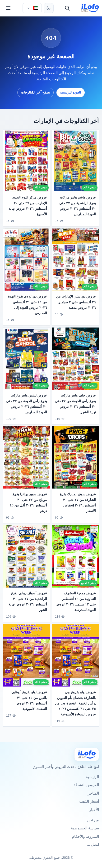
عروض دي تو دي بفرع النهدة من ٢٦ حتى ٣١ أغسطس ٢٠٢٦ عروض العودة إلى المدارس (27, 304)
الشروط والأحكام (85, 836)
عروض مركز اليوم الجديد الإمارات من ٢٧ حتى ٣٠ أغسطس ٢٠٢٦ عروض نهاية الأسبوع (28, 205)
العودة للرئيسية (70, 92)
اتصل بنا (93, 845)
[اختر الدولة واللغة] (32, 8)
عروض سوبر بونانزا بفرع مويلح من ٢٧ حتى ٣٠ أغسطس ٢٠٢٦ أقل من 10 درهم (28, 502)
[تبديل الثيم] (49, 8)
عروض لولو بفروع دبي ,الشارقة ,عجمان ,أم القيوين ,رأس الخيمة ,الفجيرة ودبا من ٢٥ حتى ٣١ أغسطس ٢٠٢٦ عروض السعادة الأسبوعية (75, 703)
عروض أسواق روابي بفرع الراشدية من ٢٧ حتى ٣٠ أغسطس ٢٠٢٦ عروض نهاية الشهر (28, 601)
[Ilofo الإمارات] (86, 754)
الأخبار (94, 810)
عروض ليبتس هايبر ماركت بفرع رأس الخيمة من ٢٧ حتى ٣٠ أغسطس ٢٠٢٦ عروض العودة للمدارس (26, 403)
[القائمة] (8, 8)
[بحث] (67, 8)
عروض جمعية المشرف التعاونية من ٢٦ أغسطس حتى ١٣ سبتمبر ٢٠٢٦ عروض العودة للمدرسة (76, 601)
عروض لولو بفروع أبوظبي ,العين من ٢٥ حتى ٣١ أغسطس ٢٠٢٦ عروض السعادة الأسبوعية (29, 700)
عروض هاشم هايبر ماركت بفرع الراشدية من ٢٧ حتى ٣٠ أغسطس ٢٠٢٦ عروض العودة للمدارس (77, 205)
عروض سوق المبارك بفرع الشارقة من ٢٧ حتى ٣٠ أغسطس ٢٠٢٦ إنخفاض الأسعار (78, 502)
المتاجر (93, 793)
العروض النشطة (86, 785)
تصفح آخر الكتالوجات (35, 92)
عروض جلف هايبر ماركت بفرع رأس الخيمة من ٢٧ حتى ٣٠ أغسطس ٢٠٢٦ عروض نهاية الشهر (75, 403)
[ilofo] (90, 8)
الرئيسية (92, 777)
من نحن (93, 820)
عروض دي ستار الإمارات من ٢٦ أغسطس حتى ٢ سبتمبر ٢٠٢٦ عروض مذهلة (76, 301)
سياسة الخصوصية (85, 828)
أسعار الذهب (89, 801)
